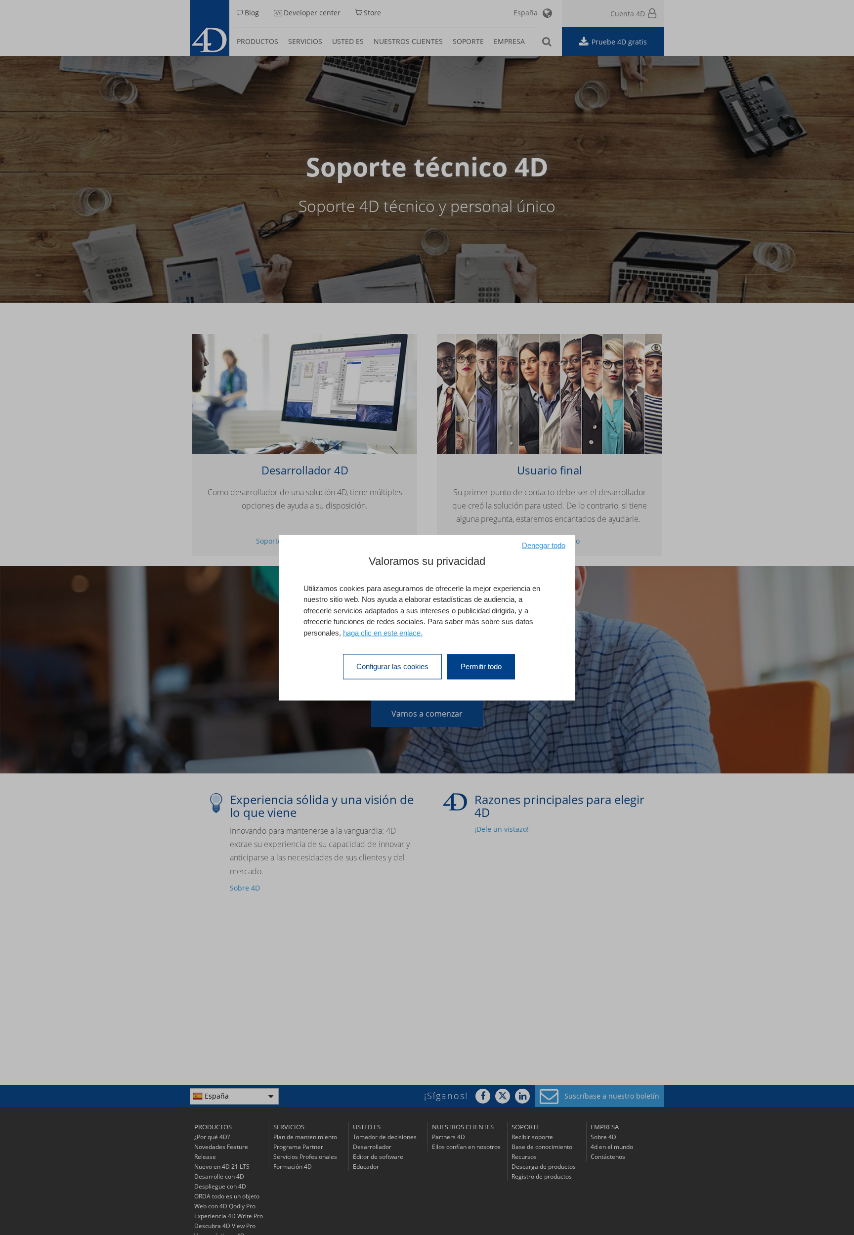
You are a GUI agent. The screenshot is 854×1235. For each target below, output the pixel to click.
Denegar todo (543, 545)
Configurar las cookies (392, 666)
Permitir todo (481, 666)
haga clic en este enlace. (383, 632)
